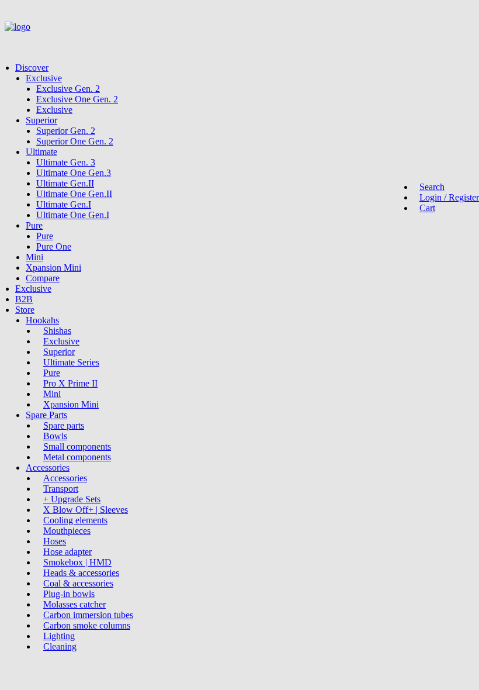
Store (24, 310)
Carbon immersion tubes (88, 615)
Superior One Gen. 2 (74, 141)
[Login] (18, 42)
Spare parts (63, 425)
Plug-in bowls (69, 594)
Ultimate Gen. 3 (65, 162)
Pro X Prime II (70, 383)
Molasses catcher (74, 604)
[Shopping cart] (28, 42)
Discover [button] (31, 68)
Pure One (53, 246)
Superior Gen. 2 (65, 131)
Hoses (54, 541)
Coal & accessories (78, 583)
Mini (34, 257)
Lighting (59, 636)
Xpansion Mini (53, 267)
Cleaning (60, 646)
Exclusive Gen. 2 (68, 89)
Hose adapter (67, 552)
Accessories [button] (48, 467)
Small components (77, 446)
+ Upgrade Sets (71, 499)
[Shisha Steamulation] (239, 29)
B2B (24, 299)
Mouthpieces (67, 531)
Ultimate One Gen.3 (73, 173)
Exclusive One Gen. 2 (77, 99)
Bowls (55, 436)
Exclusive (44, 78)
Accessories (65, 478)
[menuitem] (244, 173)
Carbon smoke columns (86, 625)
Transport (60, 489)
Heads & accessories (81, 573)
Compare (43, 278)
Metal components (77, 457)
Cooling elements (75, 520)
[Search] (9, 42)
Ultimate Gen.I (63, 204)
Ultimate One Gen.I (72, 215)
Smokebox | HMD (77, 562)
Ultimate (41, 152)
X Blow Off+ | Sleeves (85, 510)
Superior (41, 120)
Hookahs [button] (42, 320)
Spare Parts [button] (46, 415)
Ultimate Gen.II (65, 183)
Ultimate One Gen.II (74, 194)
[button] (429, 187)
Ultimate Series (71, 362)
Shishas (57, 331)
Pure (34, 225)
